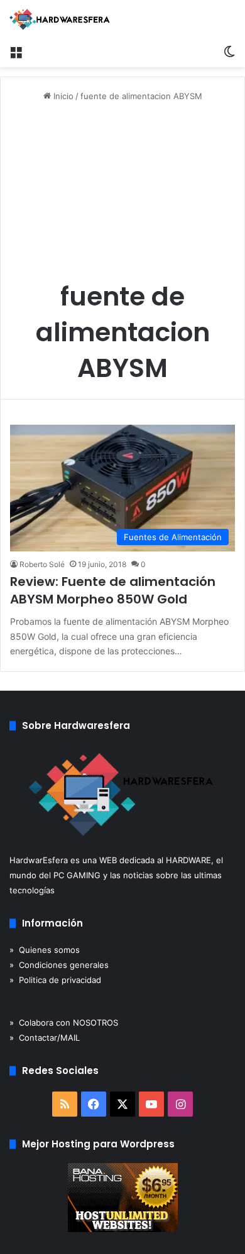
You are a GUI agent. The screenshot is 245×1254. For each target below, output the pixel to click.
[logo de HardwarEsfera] (59, 19)
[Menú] (15, 51)
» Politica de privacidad (55, 980)
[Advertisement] (122, 195)
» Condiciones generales (59, 965)
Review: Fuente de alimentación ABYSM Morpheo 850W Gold (112, 590)
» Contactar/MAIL (44, 1038)
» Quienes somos (44, 950)
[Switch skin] (229, 51)
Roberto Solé (42, 564)
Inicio (62, 96)
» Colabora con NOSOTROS (63, 1023)
